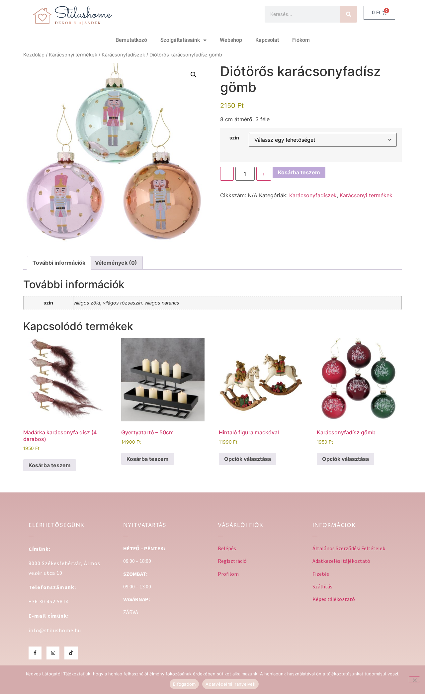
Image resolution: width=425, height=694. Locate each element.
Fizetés (320, 573)
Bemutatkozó (131, 40)
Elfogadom (184, 684)
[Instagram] (52, 653)
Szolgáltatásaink (180, 40)
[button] (194, 75)
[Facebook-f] (35, 653)
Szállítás (322, 586)
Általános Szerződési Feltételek (348, 548)
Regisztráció (232, 561)
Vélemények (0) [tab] (116, 262)
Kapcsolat (267, 40)
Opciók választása (247, 459)
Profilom (228, 573)
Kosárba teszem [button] (50, 465)
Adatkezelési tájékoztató (341, 561)
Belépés (227, 548)
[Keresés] (348, 14)
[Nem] (414, 679)
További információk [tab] (59, 262)
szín (234, 137)
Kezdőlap (33, 55)
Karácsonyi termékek (73, 55)
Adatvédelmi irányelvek (230, 684)
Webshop (231, 40)
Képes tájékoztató (333, 599)
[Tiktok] (70, 653)
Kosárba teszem (299, 172)
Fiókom (301, 40)
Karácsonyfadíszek (123, 55)
